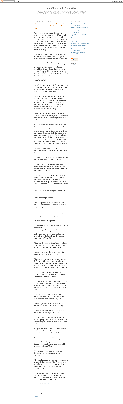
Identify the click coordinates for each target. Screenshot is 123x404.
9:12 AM (47, 383)
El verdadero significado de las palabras (80, 43)
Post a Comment (38, 391)
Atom (48, 393)
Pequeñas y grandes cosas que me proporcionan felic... (78, 31)
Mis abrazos (73, 37)
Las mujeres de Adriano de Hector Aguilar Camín (78, 46)
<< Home (36, 396)
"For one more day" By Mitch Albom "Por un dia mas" (79, 35)
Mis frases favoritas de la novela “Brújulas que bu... (78, 24)
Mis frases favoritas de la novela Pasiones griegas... (78, 49)
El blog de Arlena (61, 7)
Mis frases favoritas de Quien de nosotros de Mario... (78, 53)
